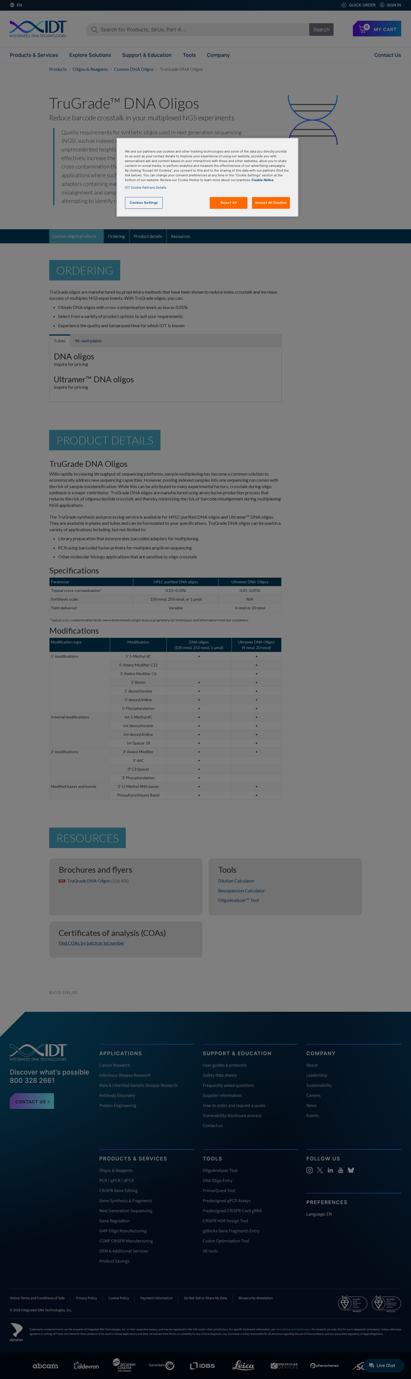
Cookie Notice (263, 180)
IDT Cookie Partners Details (145, 187)
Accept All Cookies (271, 203)
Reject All (229, 203)
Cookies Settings (144, 203)
